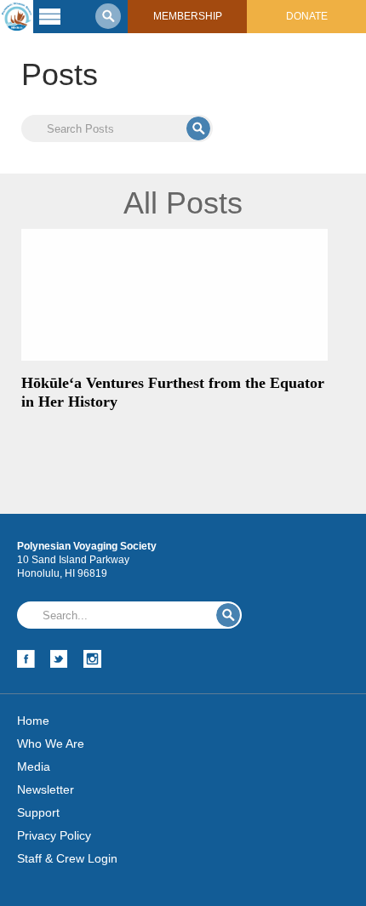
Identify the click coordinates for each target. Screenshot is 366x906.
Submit (198, 128)
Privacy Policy (54, 835)
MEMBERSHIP (187, 16)
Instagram (92, 659)
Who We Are (50, 743)
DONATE (307, 16)
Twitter (59, 659)
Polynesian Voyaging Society (16, 16)
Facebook (26, 659)
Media (33, 766)
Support (38, 812)
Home (33, 720)
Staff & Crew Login (67, 858)
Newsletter (45, 789)
